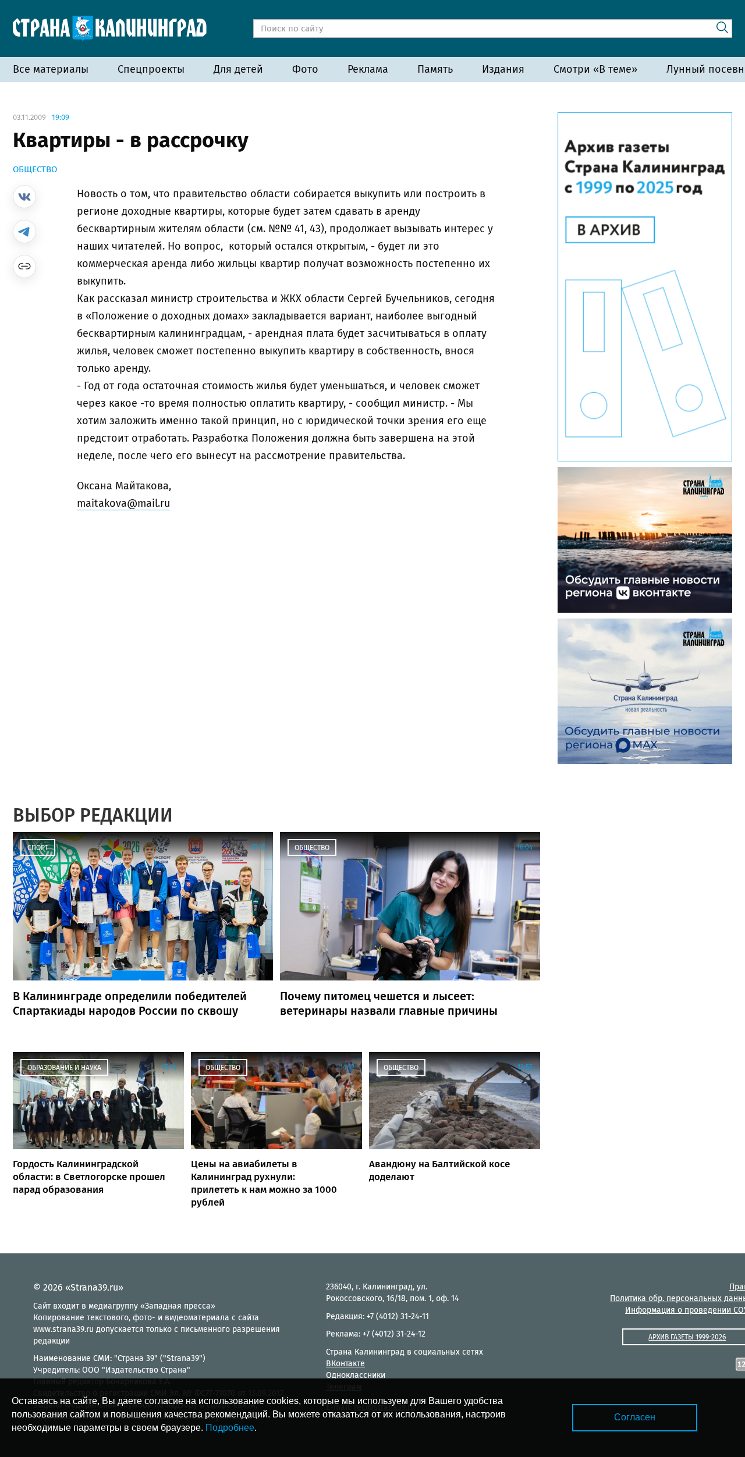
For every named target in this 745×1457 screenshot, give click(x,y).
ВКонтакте (345, 1364)
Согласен (634, 1417)
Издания (503, 69)
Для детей (238, 69)
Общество (35, 169)
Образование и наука (64, 1068)
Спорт (37, 848)
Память (435, 69)
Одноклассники (355, 1375)
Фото (305, 69)
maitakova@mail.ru (123, 503)
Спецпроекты (151, 69)
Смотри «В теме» (595, 69)
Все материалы (50, 69)
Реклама (367, 69)
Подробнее (229, 1428)
